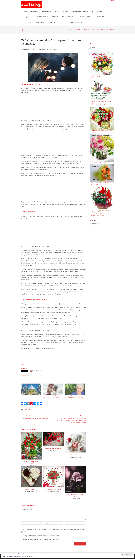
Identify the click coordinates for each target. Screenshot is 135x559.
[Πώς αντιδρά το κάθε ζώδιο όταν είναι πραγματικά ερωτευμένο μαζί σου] (53, 389)
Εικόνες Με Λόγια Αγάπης (53, 448)
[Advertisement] (53, 106)
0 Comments (55, 49)
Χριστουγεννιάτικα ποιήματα (28, 396)
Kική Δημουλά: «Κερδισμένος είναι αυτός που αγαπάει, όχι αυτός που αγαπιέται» (74, 397)
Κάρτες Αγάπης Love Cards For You (75, 495)
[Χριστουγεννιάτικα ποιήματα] (31, 389)
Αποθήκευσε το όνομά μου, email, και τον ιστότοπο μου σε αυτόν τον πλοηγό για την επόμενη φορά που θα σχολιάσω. (52, 531)
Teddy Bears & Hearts (75, 455)
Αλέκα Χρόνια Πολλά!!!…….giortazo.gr (99, 162)
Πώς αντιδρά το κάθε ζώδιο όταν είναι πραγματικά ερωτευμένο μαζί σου (53, 396)
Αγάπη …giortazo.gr (31, 489)
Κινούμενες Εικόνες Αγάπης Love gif (31, 462)
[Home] (68, 29)
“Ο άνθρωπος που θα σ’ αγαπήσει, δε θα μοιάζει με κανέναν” (105, 29)
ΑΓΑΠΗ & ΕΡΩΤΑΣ (43, 49)
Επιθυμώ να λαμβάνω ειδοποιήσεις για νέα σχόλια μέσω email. (41, 536)
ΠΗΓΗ (22, 364)
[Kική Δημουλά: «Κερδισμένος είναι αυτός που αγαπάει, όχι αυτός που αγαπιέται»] (75, 389)
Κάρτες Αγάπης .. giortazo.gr (53, 489)
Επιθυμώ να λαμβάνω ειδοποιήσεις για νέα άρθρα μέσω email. (41, 539)
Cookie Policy (31, 556)
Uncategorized (26, 409)
